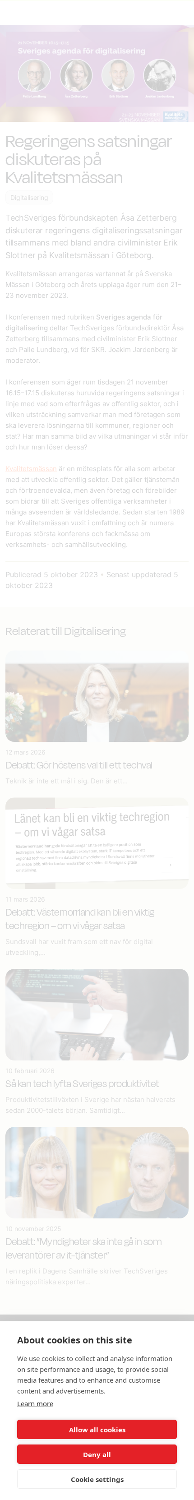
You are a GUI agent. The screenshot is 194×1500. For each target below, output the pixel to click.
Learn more (35, 1403)
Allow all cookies (97, 1429)
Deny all (97, 1454)
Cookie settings (97, 1479)
